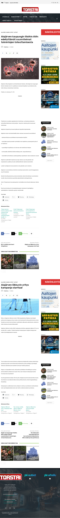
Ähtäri (48, 153)
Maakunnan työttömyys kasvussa (32, 267)
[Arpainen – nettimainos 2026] (50, 83)
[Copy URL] (13, 53)
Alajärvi (3, 32)
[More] (31, 233)
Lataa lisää (49, 160)
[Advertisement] (20, 108)
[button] (57, 18)
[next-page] (5, 272)
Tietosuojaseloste (10, 495)
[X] (58, 3)
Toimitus (6, 47)
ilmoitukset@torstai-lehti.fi (10, 503)
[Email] (17, 53)
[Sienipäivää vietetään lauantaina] (7, 261)
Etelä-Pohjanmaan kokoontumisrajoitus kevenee (19, 211)
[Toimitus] (2, 47)
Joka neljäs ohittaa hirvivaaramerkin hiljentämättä (20, 266)
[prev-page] (2, 272)
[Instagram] (54, 3)
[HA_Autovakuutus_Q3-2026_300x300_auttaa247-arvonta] (50, 108)
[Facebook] (52, 3)
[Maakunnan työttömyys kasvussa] (32, 261)
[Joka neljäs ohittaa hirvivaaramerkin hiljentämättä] (20, 261)
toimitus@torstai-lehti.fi (9, 500)
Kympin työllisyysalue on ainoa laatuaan (52, 155)
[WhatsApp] (9, 53)
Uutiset (16, 32)
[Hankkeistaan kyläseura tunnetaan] (43, 148)
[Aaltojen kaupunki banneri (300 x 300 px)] (50, 59)
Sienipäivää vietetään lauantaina (7, 267)
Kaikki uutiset (9, 32)
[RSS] (56, 3)
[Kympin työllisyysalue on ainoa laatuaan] (43, 154)
